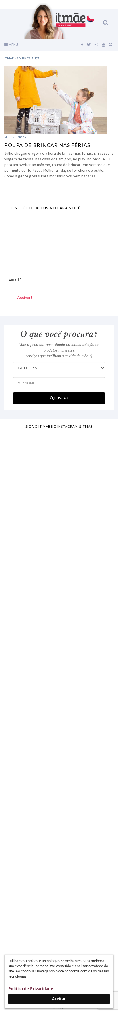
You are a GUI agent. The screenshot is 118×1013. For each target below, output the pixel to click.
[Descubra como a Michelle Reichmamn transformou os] (59, 723)
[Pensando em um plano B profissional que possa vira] (59, 787)
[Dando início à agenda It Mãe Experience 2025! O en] (59, 851)
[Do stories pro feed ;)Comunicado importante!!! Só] (59, 468)
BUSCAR (61, 398)
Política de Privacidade (30, 988)
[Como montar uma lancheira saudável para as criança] (59, 532)
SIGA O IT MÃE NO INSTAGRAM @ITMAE (59, 426)
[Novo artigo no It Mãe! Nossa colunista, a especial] (59, 660)
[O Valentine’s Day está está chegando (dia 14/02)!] (59, 915)
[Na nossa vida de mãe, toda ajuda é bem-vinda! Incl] (59, 596)
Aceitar (59, 998)
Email (15, 279)
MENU (13, 44)
